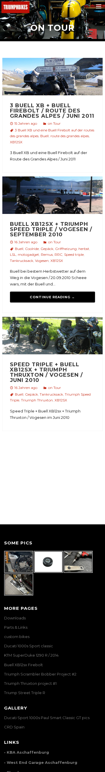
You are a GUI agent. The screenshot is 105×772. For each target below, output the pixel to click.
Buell (44, 136)
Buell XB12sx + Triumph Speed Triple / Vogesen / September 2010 (51, 229)
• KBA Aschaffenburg (26, 752)
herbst (83, 248)
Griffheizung (66, 248)
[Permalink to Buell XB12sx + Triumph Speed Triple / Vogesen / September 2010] (52, 196)
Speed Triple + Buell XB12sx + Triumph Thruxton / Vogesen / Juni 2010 (46, 372)
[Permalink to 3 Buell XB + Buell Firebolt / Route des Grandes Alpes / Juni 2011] (52, 77)
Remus (47, 254)
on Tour (54, 123)
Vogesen (42, 260)
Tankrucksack (21, 260)
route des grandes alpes (69, 136)
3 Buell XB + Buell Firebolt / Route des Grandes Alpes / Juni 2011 (52, 111)
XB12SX (16, 142)
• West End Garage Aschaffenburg (40, 762)
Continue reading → (52, 297)
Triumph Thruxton (37, 400)
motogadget (28, 254)
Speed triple (74, 254)
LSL (13, 254)
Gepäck (47, 248)
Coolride (32, 248)
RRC (58, 254)
